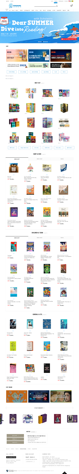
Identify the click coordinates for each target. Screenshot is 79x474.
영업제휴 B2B (34, 448)
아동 (40, 10)
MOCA (64, 71)
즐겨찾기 (7, 1)
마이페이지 (66, 1)
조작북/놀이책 (27, 10)
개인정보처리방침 (23, 448)
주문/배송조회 (61, 1)
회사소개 (7, 448)
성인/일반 (49, 10)
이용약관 (12, 448)
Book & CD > (15, 442)
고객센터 (11, 1)
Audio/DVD (59, 10)
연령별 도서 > (15, 438)
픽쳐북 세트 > (47, 147)
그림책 (32, 10)
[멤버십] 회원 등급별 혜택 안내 (34, 437)
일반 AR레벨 (46, 71)
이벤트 (16, 10)
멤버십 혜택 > (15, 435)
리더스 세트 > (58, 147)
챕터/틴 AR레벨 (35, 71)
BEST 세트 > (12, 147)
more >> (42, 83)
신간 (10, 10)
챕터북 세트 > (69, 147)
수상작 (55, 71)
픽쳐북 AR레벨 (11, 71)
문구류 (54, 10)
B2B (68, 10)
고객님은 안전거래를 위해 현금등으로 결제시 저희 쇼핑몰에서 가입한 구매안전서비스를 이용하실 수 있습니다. (35, 470)
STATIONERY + (39, 408)
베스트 (13, 10)
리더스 (36, 10)
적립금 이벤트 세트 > (25, 147)
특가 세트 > (37, 147)
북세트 (21, 10)
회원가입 (55, 1)
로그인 (52, 1)
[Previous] (2, 27)
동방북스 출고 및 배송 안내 (33, 439)
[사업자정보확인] (51, 463)
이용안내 (16, 448)
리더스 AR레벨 (23, 71)
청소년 (44, 10)
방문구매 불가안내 (31, 440)
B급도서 (64, 10)
